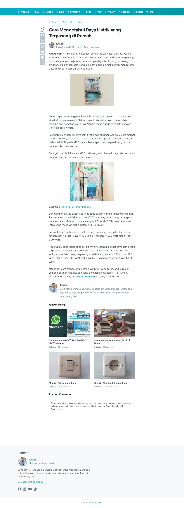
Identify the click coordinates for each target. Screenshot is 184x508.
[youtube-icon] (30, 489)
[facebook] (42, 35)
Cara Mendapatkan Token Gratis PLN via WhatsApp (68, 342)
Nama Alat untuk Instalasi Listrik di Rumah (112, 342)
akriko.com (96, 502)
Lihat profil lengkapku (31, 481)
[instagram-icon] (24, 489)
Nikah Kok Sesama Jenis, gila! (76, 206)
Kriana (32, 459)
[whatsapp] (42, 46)
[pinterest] (42, 57)
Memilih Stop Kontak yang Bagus (111, 383)
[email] (42, 62)
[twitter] (42, 40)
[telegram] (42, 51)
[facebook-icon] (19, 489)
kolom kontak (85, 276)
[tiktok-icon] (35, 489)
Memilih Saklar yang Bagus (63, 383)
